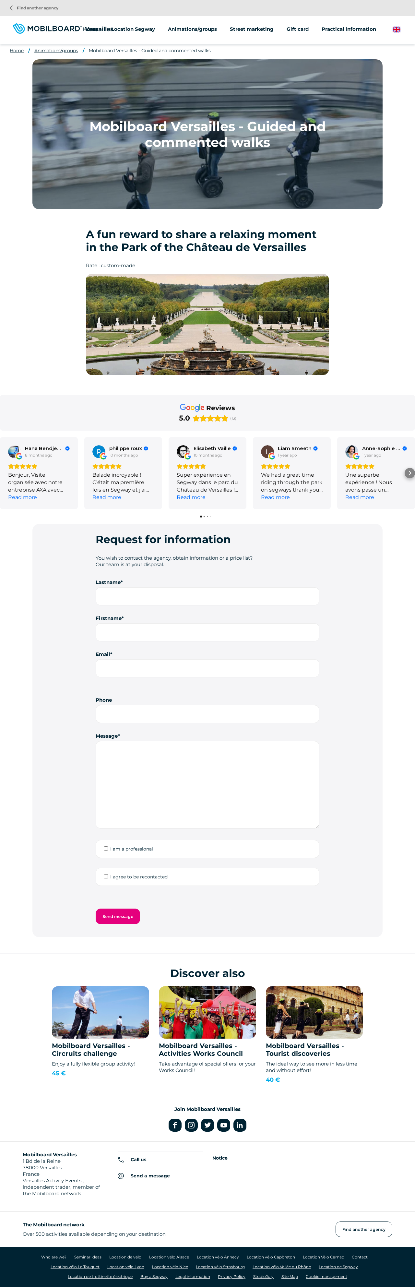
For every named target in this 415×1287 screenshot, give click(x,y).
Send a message (150, 1176)
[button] (5, 473)
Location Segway (133, 29)
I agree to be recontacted (139, 877)
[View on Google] (14, 451)
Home (90, 29)
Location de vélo (125, 1257)
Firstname (109, 618)
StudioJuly (263, 1276)
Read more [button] (22, 497)
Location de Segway (338, 1266)
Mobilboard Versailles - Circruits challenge (91, 1049)
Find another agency (34, 8)
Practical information (349, 29)
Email (103, 654)
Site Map (289, 1276)
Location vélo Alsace (169, 1257)
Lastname (108, 582)
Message (107, 736)
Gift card (298, 29)
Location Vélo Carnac (323, 1257)
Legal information (192, 1276)
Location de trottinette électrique (100, 1276)
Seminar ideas (87, 1257)
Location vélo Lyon (125, 1266)
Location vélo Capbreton (271, 1257)
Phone (104, 700)
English (401, 30)
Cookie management (326, 1276)
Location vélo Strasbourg (220, 1266)
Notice (220, 1158)
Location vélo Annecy (218, 1257)
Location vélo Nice (170, 1266)
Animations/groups (192, 29)
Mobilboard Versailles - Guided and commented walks (150, 51)
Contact (360, 1257)
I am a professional (131, 849)
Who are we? (53, 1257)
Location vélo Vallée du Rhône (282, 1266)
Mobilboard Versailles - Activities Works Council (201, 1049)
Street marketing (252, 29)
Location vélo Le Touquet (75, 1266)
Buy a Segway (154, 1276)
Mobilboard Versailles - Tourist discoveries (305, 1049)
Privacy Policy (231, 1276)
